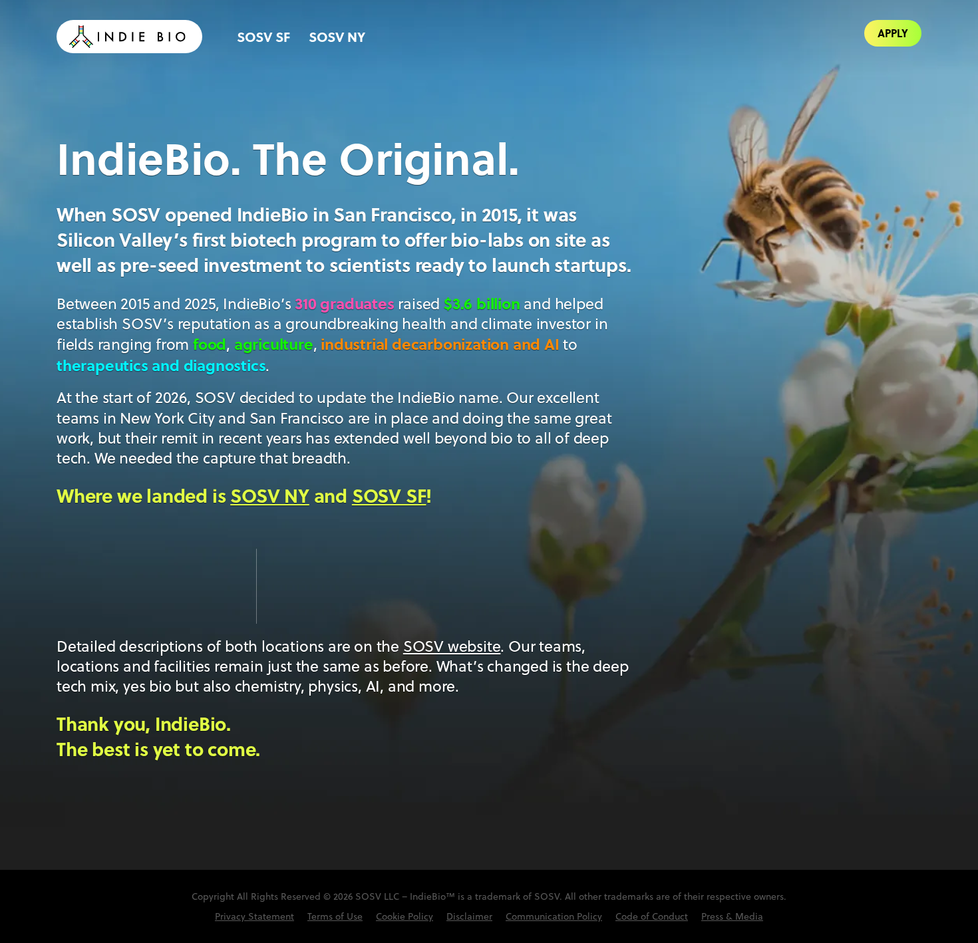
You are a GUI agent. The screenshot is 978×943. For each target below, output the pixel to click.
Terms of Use (335, 916)
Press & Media (732, 916)
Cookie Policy (404, 916)
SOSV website (452, 646)
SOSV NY (337, 36)
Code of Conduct (651, 916)
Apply (893, 33)
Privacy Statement (254, 916)
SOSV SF (263, 36)
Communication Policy (554, 916)
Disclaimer (469, 916)
